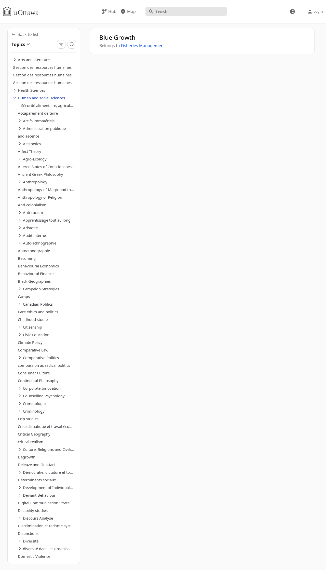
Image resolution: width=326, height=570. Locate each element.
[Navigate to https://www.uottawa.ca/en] (21, 11)
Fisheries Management (143, 45)
